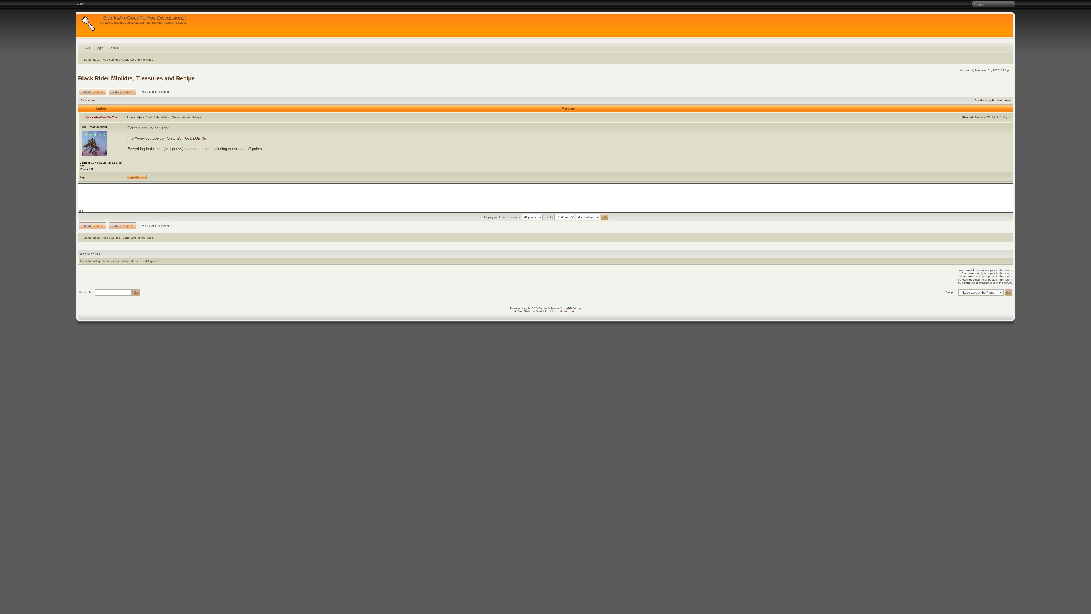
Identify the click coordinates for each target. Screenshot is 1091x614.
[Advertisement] (545, 196)
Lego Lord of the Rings (138, 59)
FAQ (87, 48)
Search (114, 48)
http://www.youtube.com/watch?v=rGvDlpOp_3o (166, 138)
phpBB (531, 308)
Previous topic (985, 100)
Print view (88, 100)
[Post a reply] (122, 91)
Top (82, 177)
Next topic (1004, 100)
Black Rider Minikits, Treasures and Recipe (136, 78)
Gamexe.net (568, 311)
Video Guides (111, 59)
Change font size (80, 4)
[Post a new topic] (92, 91)
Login (99, 48)
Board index (92, 59)
